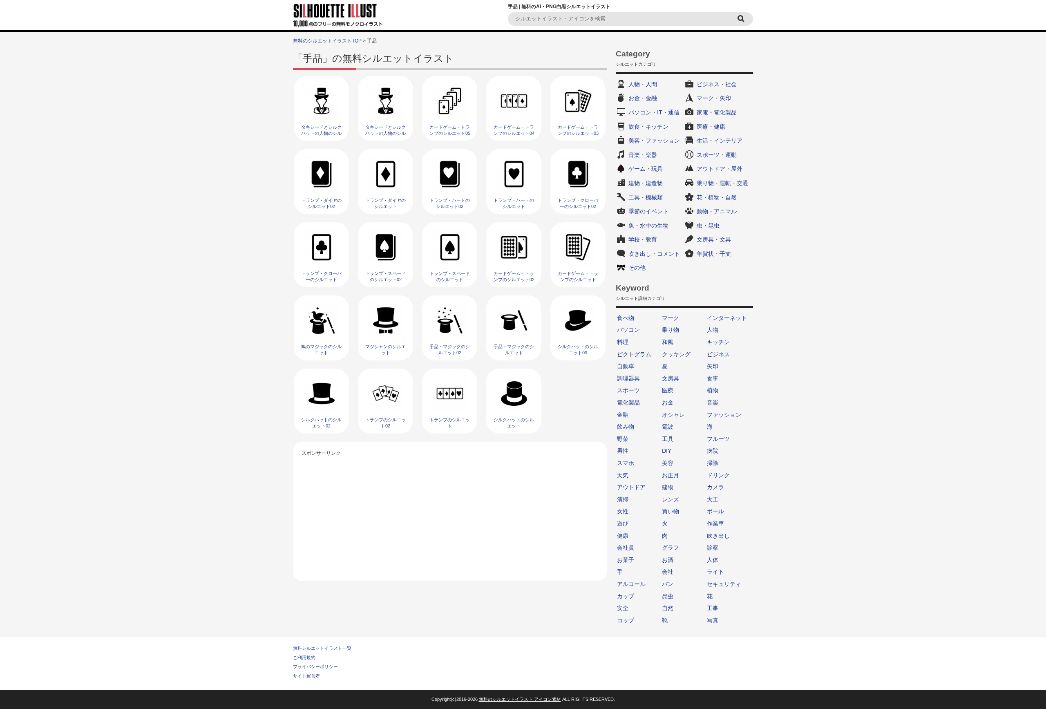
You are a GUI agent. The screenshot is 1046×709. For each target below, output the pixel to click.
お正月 (670, 475)
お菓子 (625, 560)
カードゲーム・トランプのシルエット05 (449, 130)
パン (667, 584)
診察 (712, 547)
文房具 (670, 378)
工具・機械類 (645, 197)
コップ (625, 620)
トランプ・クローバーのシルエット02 (578, 203)
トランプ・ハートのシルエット (514, 203)
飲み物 (625, 426)
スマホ (625, 463)
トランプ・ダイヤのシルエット (385, 203)
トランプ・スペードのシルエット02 (385, 276)
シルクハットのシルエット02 (321, 422)
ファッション (724, 415)
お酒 (667, 560)
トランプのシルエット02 (385, 422)
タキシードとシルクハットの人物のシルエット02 (321, 133)
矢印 (712, 366)
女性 (622, 511)
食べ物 (625, 318)
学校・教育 (642, 239)
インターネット (727, 318)
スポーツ (628, 390)
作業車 (715, 523)
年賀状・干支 (714, 253)
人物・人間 (642, 84)
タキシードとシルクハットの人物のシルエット (385, 133)
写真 (712, 620)
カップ (625, 596)
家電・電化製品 (717, 112)
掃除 (712, 463)
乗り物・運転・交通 (722, 183)
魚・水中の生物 (648, 225)
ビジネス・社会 (717, 84)
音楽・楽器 (642, 155)
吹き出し (718, 535)
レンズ (670, 499)
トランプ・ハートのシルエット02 (449, 203)
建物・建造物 (645, 183)
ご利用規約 (304, 657)
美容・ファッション (654, 140)
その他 (637, 267)
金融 (622, 415)
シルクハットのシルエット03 (578, 349)
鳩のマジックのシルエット (321, 349)
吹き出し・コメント (654, 253)
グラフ (670, 547)
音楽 (712, 402)
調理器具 (628, 378)
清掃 (622, 499)
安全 (622, 608)
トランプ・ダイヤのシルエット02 (321, 203)
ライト (715, 571)
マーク (670, 318)
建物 (667, 487)
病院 (712, 450)
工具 (667, 439)
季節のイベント (648, 211)
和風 (667, 342)
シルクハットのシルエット (514, 422)
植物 (712, 390)
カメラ (715, 487)
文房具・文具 (714, 239)
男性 (622, 450)
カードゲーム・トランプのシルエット (578, 276)
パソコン (628, 330)
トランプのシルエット (449, 422)
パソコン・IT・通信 (653, 112)
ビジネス (718, 354)
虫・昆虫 (708, 225)
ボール (715, 511)
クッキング (676, 354)
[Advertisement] (450, 515)
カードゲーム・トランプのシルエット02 (514, 276)
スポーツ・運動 (717, 155)
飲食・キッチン (648, 126)
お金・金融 (642, 98)
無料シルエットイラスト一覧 (322, 648)
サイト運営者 (306, 675)
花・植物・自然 (717, 197)
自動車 (625, 366)
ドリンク (718, 475)
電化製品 (628, 402)
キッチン (718, 342)
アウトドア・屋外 (719, 169)
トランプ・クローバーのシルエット (321, 276)
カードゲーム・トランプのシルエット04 (514, 130)
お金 (667, 402)
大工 (712, 499)
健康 (622, 535)
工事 (712, 608)
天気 (622, 475)
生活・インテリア (719, 140)
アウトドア (631, 487)
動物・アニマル (717, 211)
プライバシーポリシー (315, 666)
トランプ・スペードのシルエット (449, 276)
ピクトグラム (634, 354)
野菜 (622, 439)
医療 (667, 390)
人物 (712, 330)
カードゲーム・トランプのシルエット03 (578, 130)
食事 (712, 378)
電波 (667, 426)
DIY (666, 450)
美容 (667, 463)
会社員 (625, 547)
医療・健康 (711, 126)
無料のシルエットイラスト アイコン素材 (520, 699)
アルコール (631, 584)
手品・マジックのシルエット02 (449, 349)
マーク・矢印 (714, 98)
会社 (667, 571)
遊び (622, 523)
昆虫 (667, 596)
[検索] (742, 19)
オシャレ (673, 415)
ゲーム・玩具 (645, 169)
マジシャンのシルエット (385, 349)
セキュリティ (724, 584)
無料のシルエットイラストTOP (327, 41)
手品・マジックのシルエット (514, 349)
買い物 (670, 511)
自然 (667, 608)
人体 (712, 560)
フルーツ (718, 439)
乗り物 (670, 330)
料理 (622, 342)
